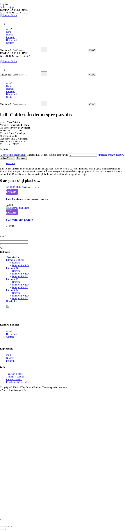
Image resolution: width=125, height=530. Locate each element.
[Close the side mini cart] (1, 1)
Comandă (21, 158)
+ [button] (111, 154)
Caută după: (6, 50)
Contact (10, 43)
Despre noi (11, 40)
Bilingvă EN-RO (20, 265)
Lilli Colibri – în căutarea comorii (27, 199)
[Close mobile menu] (1, 78)
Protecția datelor (14, 379)
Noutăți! (10, 34)
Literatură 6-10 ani (15, 260)
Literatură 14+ (13, 290)
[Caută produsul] (44, 49)
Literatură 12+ (13, 279)
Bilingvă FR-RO (20, 276)
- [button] (13, 154)
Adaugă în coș (7, 158)
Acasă (9, 29)
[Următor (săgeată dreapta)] (4, 529)
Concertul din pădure (19, 219)
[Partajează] (7, 526)
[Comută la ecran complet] (4, 526)
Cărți (8, 32)
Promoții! (10, 37)
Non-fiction (11, 301)
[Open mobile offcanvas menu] (1, 58)
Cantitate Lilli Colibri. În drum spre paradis (47, 154)
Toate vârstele (12, 257)
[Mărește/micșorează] (1, 526)
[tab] (65, 163)
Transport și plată (14, 374)
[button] (1, 231)
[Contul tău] (2, 19)
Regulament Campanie (17, 382)
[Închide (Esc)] (10, 526)
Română (16, 262)
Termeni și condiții (15, 376)
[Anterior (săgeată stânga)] (1, 529)
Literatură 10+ (13, 268)
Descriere (10, 163)
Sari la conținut (7, 7)
